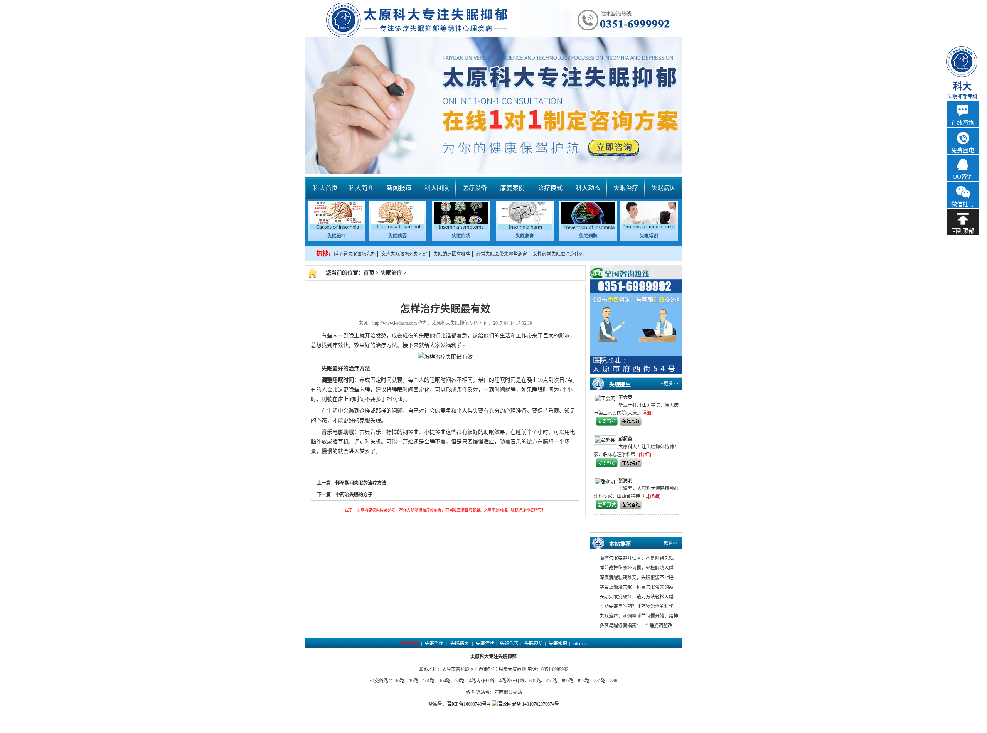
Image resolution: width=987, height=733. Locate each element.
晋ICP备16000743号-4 (468, 704)
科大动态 (588, 188)
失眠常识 (649, 236)
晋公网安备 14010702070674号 (528, 704)
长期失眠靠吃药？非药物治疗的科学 (637, 606)
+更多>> (669, 383)
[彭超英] (606, 440)
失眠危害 (524, 236)
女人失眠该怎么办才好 (404, 254)
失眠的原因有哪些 (451, 254)
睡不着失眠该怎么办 (355, 254)
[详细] (646, 413)
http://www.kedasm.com (394, 323)
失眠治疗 (625, 188)
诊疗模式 (550, 188)
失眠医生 (620, 385)
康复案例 (512, 188)
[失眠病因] (397, 228)
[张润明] (606, 481)
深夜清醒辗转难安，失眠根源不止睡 (637, 577)
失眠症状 (461, 236)
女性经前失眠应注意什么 (558, 254)
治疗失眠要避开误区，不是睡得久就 (637, 558)
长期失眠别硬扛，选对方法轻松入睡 (637, 597)
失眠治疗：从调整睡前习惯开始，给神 (639, 616)
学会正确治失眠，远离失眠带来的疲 (637, 587)
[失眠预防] (588, 228)
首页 (369, 273)
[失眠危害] (525, 228)
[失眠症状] (461, 228)
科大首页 (325, 188)
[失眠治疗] (337, 228)
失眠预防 (588, 236)
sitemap (580, 643)
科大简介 (361, 188)
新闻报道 (399, 188)
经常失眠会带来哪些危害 (501, 254)
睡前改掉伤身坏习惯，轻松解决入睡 (637, 568)
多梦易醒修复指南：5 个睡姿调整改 (636, 626)
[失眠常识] (649, 228)
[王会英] (606, 398)
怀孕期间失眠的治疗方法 (360, 483)
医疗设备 (474, 188)
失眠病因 (663, 188)
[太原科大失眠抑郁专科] (493, 87)
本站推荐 (620, 544)
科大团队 (436, 188)
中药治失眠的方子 (353, 494)
